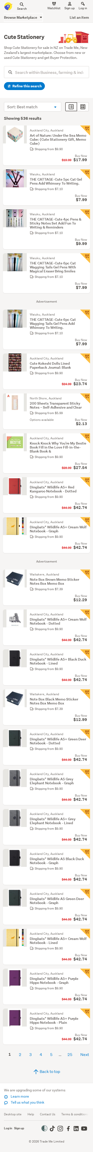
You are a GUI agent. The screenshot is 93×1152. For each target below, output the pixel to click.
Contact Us (47, 1114)
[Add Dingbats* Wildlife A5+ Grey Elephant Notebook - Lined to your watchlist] (85, 814)
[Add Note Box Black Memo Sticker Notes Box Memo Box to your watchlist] (85, 694)
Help (31, 1114)
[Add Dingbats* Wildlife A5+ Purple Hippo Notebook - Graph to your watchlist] (85, 974)
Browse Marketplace (21, 17)
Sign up (69, 8)
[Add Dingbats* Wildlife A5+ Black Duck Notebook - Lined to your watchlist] (85, 654)
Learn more (19, 1096)
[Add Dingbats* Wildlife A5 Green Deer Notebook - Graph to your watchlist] (85, 894)
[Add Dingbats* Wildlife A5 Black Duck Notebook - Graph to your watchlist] (85, 854)
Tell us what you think (27, 1102)
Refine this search (27, 86)
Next (84, 1054)
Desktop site (13, 1114)
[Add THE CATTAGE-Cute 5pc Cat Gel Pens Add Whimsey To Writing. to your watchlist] (85, 174)
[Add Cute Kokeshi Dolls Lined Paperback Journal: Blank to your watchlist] (85, 358)
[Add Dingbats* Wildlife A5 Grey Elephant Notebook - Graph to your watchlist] (85, 774)
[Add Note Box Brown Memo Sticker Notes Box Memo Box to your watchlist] (85, 574)
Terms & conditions (74, 1114)
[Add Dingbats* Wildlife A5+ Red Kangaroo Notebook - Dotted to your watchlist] (85, 482)
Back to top (49, 1071)
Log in (83, 8)
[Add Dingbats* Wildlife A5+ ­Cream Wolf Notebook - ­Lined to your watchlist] (85, 934)
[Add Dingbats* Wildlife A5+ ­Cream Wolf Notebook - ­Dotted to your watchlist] (85, 614)
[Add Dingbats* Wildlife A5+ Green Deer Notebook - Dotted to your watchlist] (85, 734)
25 (69, 1054)
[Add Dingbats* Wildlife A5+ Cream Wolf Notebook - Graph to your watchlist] (85, 522)
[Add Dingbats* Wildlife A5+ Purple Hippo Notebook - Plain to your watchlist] (85, 1014)
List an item (79, 17)
